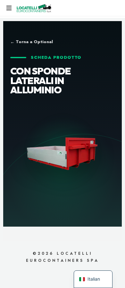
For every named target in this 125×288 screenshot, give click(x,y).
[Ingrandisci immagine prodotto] (62, 152)
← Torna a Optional (31, 42)
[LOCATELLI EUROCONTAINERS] (34, 8)
